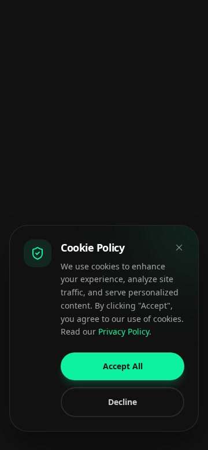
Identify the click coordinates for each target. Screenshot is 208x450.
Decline (122, 401)
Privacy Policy (123, 331)
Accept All (123, 366)
